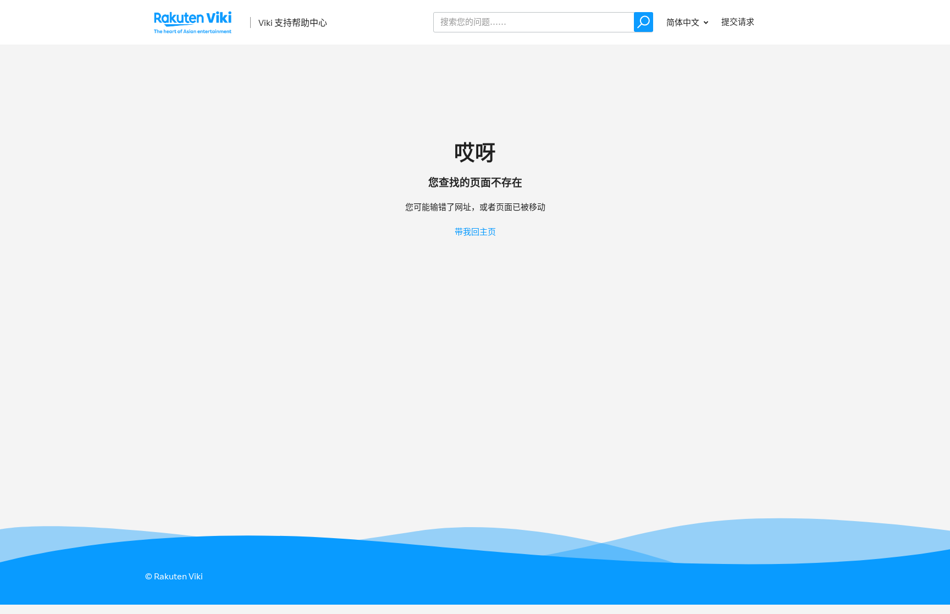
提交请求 (737, 21)
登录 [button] (786, 21)
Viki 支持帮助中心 (292, 22)
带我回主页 (475, 231)
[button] (643, 22)
